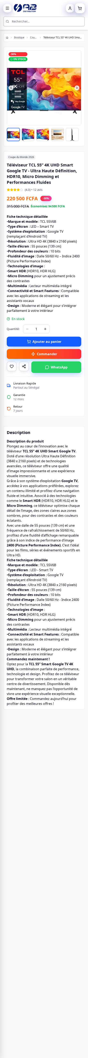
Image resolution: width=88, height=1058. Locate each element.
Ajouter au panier (47, 341)
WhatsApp (59, 367)
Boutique (19, 37)
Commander (47, 354)
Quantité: (13, 329)
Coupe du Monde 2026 (34, 37)
